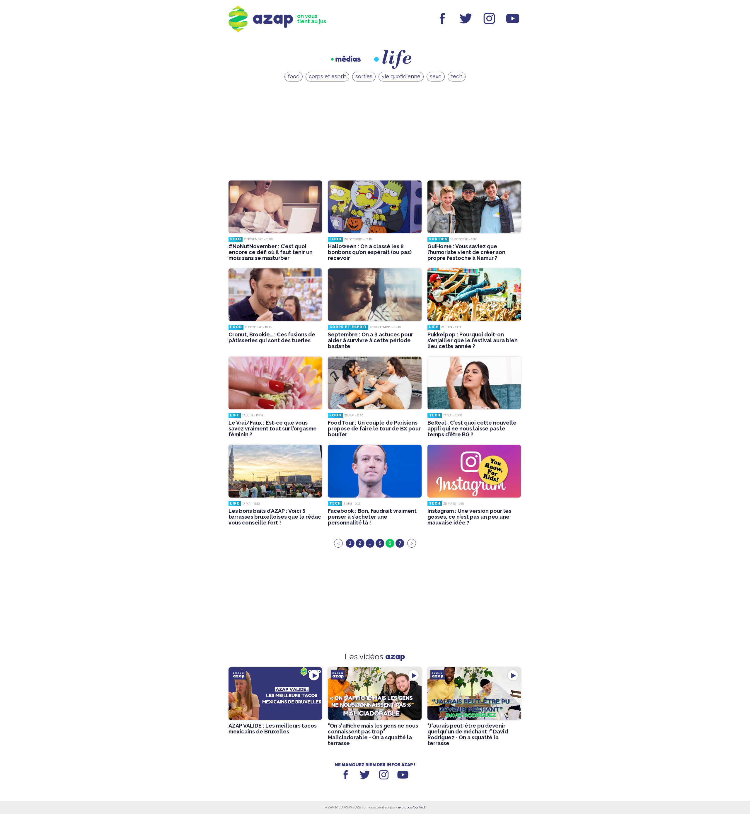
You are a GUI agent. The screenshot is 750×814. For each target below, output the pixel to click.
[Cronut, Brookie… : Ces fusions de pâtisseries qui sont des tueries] (275, 294)
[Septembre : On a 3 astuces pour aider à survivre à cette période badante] (374, 294)
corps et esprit (327, 76)
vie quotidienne (401, 76)
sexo (436, 76)
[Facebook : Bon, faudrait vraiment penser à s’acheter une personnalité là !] (374, 471)
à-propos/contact (411, 807)
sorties (363, 76)
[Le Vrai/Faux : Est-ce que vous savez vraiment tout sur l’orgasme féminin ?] (275, 383)
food (293, 76)
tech (456, 76)
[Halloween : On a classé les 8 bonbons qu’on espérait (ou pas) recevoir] (374, 206)
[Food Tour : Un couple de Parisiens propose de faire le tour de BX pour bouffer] (374, 383)
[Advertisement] (375, 132)
